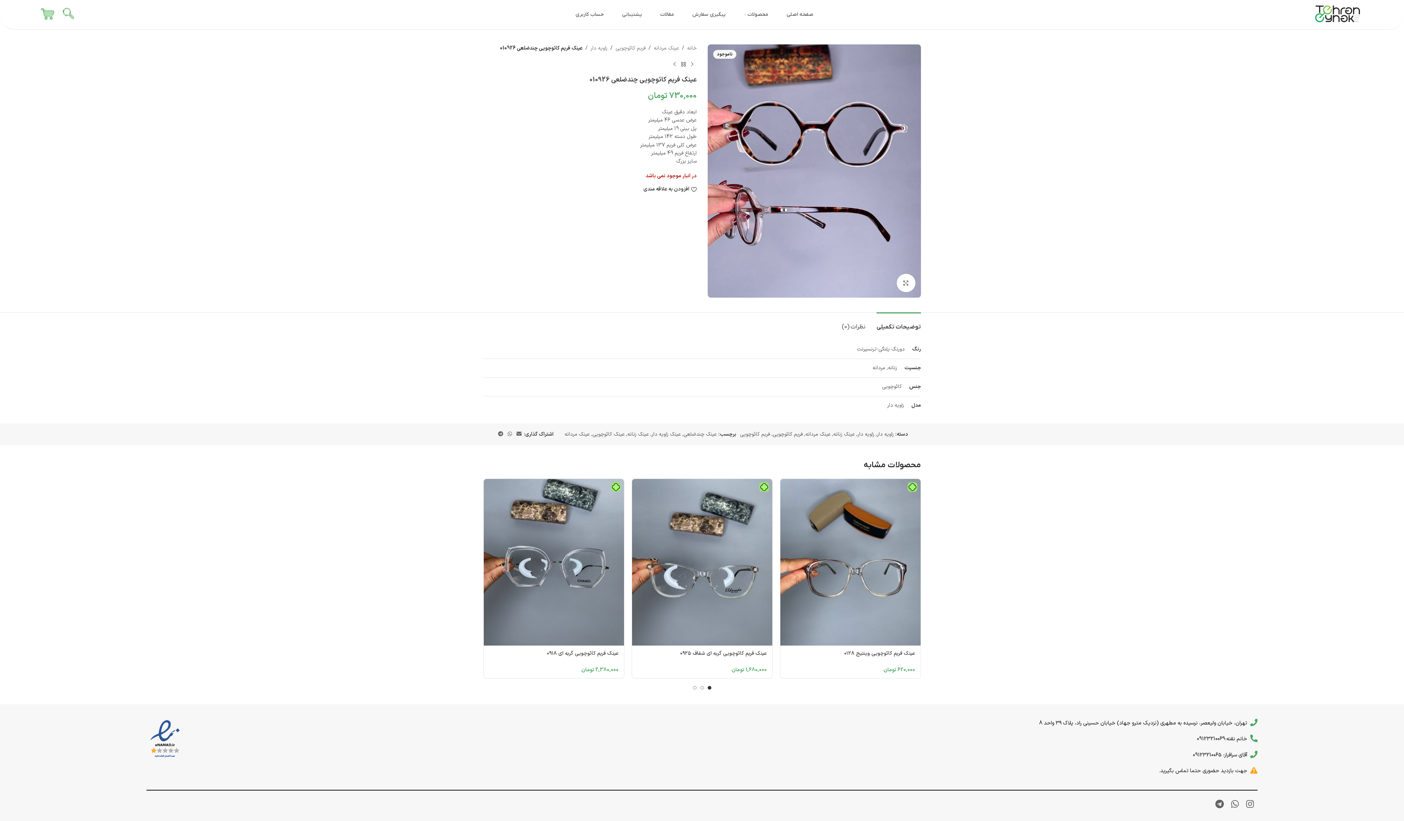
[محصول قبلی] (692, 64)
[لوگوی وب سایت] (1338, 14)
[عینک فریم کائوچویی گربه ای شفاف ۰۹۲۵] (702, 562)
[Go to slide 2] (702, 688)
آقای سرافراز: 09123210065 (1220, 755)
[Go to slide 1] (709, 688)
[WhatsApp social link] (509, 434)
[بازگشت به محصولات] (683, 64)
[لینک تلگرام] (500, 434)
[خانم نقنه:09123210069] (1254, 738)
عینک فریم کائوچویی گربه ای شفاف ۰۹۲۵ (723, 653)
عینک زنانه (844, 434)
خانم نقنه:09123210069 (1222, 739)
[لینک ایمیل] (519, 434)
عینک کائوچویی (608, 434)
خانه (692, 48)
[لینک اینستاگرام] (1250, 805)
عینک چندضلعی (700, 434)
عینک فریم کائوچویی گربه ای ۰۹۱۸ (582, 653)
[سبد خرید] (47, 14)
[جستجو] (69, 14)
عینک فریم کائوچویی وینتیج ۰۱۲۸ (879, 653)
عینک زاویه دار (666, 434)
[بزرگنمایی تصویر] (906, 283)
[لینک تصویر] (165, 739)
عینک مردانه (666, 48)
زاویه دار (599, 48)
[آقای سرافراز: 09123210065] (1254, 754)
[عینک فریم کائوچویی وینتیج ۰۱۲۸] (850, 562)
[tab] (899, 323)
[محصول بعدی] (674, 64)
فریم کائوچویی (631, 48)
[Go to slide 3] (695, 688)
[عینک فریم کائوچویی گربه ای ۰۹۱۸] (554, 562)
